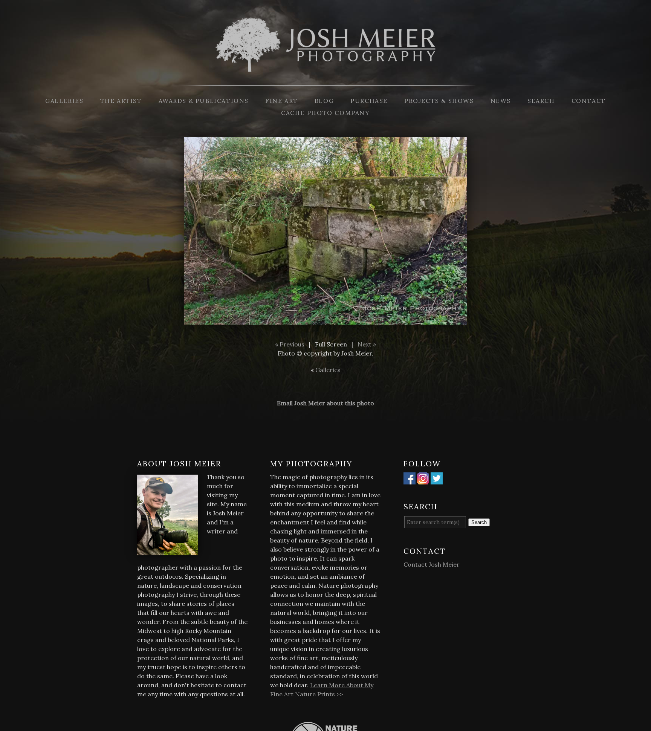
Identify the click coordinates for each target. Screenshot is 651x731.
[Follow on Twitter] (437, 480)
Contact (589, 100)
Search (541, 100)
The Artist (121, 100)
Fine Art (281, 100)
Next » (367, 344)
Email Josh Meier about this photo (325, 403)
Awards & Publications (204, 100)
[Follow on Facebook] (409, 480)
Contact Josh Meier (431, 564)
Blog (324, 100)
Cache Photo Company (325, 112)
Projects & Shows (439, 100)
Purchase (369, 100)
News (501, 100)
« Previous (289, 344)
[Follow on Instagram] (423, 480)
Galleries (64, 100)
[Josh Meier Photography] (325, 80)
